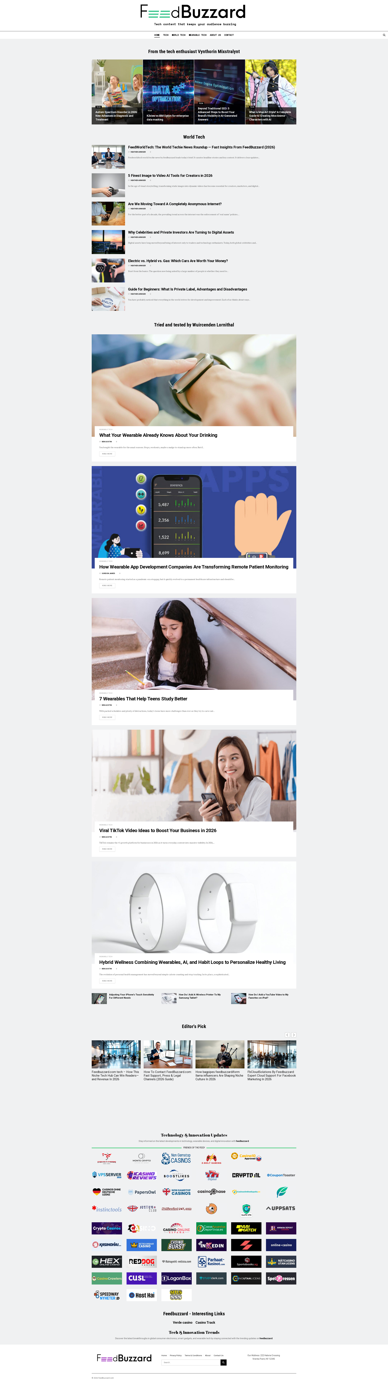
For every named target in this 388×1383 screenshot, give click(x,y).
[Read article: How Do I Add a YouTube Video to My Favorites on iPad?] (238, 998)
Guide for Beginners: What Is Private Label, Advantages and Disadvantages (187, 289)
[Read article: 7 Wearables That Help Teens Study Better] (194, 649)
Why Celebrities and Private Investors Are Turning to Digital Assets (181, 232)
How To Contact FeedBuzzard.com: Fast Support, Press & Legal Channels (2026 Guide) (168, 1075)
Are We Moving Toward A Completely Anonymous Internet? (175, 204)
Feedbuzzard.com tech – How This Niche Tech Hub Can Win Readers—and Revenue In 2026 (115, 1075)
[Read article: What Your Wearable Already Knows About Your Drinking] (194, 385)
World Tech (179, 35)
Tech (166, 35)
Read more (108, 454)
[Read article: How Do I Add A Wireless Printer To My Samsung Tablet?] (169, 998)
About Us (215, 35)
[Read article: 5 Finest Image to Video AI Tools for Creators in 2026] (108, 185)
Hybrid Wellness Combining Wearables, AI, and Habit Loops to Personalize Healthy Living (192, 962)
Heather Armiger (138, 152)
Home (157, 35)
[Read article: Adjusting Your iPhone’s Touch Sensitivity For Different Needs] (99, 998)
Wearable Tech (198, 35)
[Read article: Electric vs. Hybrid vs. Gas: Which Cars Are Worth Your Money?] (108, 270)
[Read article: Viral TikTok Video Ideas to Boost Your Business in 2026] (194, 781)
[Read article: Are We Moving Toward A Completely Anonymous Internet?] (108, 214)
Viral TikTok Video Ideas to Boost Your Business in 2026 (157, 830)
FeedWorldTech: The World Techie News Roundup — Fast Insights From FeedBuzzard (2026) (201, 147)
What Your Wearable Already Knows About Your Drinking (158, 435)
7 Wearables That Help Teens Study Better (143, 699)
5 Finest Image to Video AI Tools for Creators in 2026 (170, 175)
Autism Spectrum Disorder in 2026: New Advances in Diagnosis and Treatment (116, 115)
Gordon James (108, 573)
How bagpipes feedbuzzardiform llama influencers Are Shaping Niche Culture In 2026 (219, 1075)
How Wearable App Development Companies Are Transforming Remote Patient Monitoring (193, 567)
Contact (229, 35)
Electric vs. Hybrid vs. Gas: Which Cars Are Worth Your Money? (178, 261)
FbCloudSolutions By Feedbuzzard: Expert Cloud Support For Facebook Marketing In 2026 (272, 1075)
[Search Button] (384, 35)
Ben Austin (107, 442)
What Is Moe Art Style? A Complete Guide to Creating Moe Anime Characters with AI (270, 115)
